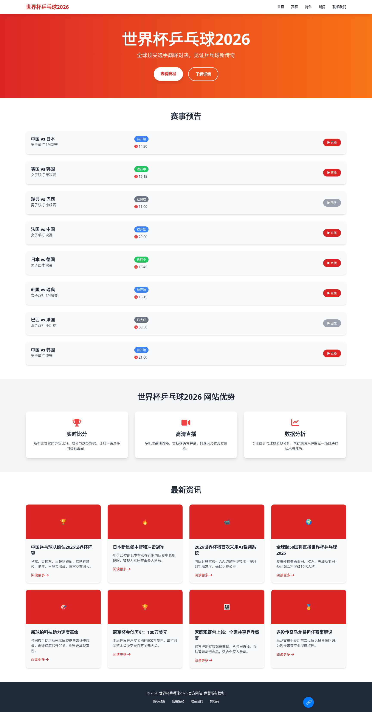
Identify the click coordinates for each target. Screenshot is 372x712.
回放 (334, 203)
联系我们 (339, 7)
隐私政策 (159, 701)
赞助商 (214, 701)
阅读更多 (38, 575)
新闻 (322, 7)
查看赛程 (168, 73)
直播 (334, 142)
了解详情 (203, 74)
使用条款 (178, 701)
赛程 (294, 7)
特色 (308, 7)
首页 (280, 7)
